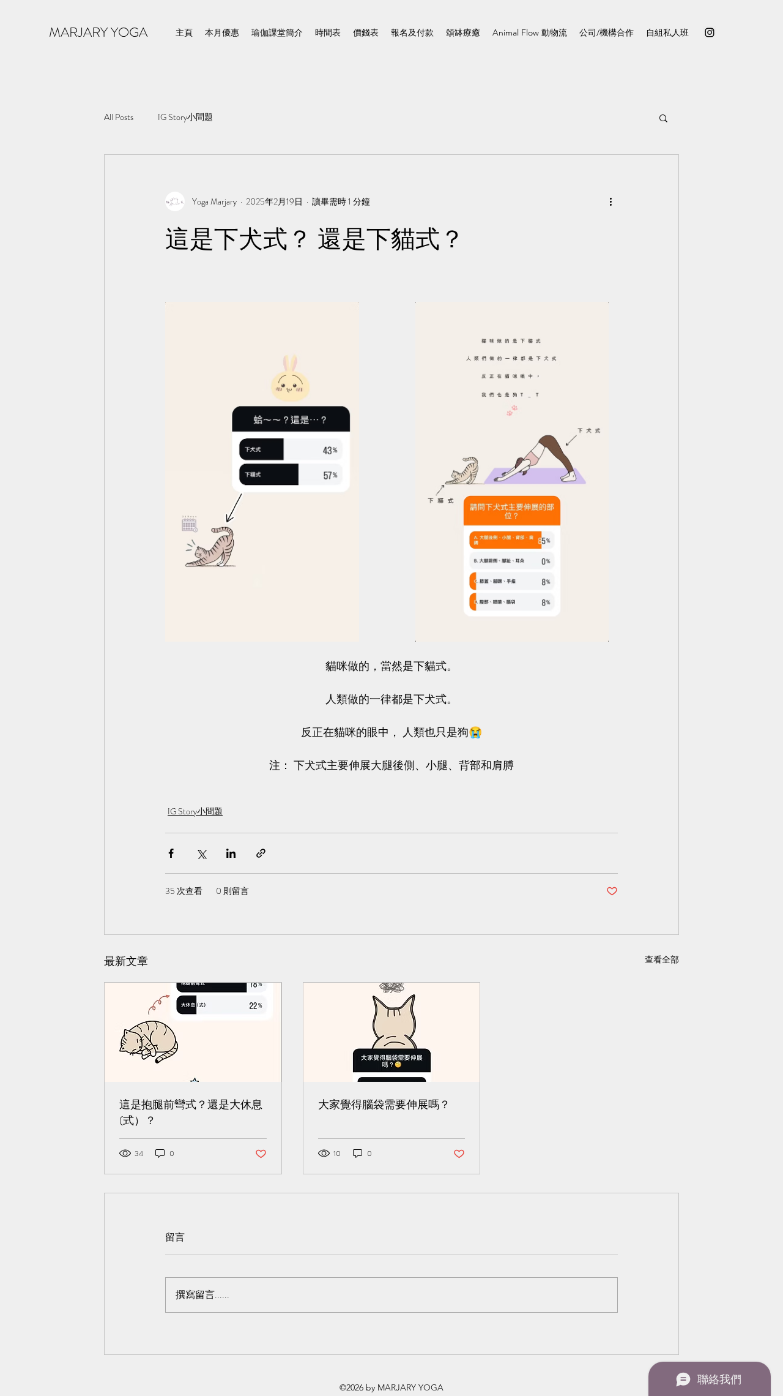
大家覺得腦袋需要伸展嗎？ (384, 1105)
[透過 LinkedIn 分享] (231, 853)
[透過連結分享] (261, 853)
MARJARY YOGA (98, 32)
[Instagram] (709, 32)
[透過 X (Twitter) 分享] (201, 853)
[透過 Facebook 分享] (171, 853)
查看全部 (662, 959)
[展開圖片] (262, 472)
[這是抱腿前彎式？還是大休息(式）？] (193, 1032)
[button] (663, 117)
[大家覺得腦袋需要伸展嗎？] (391, 1032)
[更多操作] (610, 201)
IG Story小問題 (185, 117)
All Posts (118, 117)
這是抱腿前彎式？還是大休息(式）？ (190, 1112)
